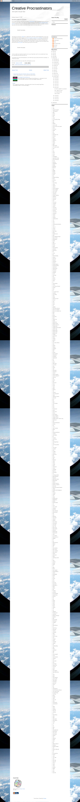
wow (53, 750)
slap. (53, 647)
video (53, 717)
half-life (54, 345)
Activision (54, 129)
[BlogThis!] (26, 63)
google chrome (55, 323)
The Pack (54, 694)
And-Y (54, 137)
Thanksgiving (55, 688)
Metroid (54, 481)
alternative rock (55, 134)
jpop (53, 404)
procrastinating (55, 593)
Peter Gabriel (55, 570)
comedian (54, 203)
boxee (54, 174)
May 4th (54, 470)
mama (54, 462)
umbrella (54, 709)
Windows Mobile (55, 746)
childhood (54, 196)
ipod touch (54, 382)
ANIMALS (54, 140)
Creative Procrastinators (32, 8)
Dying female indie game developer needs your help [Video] (24, 73)
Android (54, 138)
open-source (55, 552)
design (54, 240)
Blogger (44, 798)
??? (53, 107)
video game (55, 718)
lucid (53, 450)
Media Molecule (55, 476)
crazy (54, 222)
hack (53, 344)
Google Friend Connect (57, 327)
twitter (54, 706)
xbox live (54, 761)
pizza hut (54, 582)
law (53, 430)
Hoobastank (55, 357)
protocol (54, 596)
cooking (54, 217)
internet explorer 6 (56, 375)
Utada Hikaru (55, 714)
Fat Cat (54, 279)
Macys (54, 457)
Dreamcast (54, 250)
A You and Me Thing (56, 119)
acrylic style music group (57, 126)
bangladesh (55, 163)
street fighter (55, 670)
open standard (55, 550)
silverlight (54, 641)
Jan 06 (56, 100)
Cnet (53, 200)
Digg (53, 242)
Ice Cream (54, 364)
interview (54, 377)
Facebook (54, 271)
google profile (55, 330)
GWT (53, 341)
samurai (54, 630)
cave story (54, 192)
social (54, 655)
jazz (53, 400)
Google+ (54, 334)
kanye (54, 410)
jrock (53, 406)
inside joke (54, 371)
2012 (54, 53)
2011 (54, 54)
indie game (54, 370)
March (55, 73)
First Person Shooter (56, 286)
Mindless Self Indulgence (57, 490)
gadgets (54, 306)
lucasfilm (54, 448)
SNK (53, 651)
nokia (53, 534)
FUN (53, 301)
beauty (54, 164)
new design (55, 523)
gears (54, 312)
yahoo (54, 765)
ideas (53, 366)
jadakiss (54, 389)
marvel (54, 468)
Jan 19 (56, 82)
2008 (54, 102)
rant (53, 608)
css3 (53, 225)
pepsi (53, 567)
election (54, 257)
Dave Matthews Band (56, 236)
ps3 (53, 597)
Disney (54, 244)
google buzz (55, 322)
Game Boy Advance (56, 308)
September (56, 63)
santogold (54, 632)
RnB (53, 618)
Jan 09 (56, 95)
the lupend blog (55, 692)
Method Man (55, 480)
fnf (53, 290)
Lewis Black (55, 435)
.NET (53, 108)
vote (53, 723)
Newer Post (15, 70)
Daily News (55, 231)
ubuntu (54, 707)
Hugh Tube (54, 363)
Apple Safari (55, 145)
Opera (54, 556)
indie (53, 368)
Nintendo (54, 530)
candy (54, 184)
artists (54, 152)
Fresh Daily (55, 294)
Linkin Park (55, 439)
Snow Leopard (55, 654)
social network (55, 656)
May (55, 70)
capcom (54, 185)
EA (53, 254)
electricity (54, 258)
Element (54, 260)
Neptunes (54, 516)
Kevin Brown (55, 414)
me (53, 473)
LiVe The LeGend (56, 444)
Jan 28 (56, 79)
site (53, 644)
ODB (53, 545)
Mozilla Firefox (55, 502)
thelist (54, 695)
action (54, 127)
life (53, 436)
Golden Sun (55, 319)
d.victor (54, 229)
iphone (54, 379)
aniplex (54, 142)
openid (54, 553)
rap (30, 64)
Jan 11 (56, 87)
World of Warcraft (56, 749)
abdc (53, 122)
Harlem (54, 346)
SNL (53, 652)
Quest (54, 603)
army (53, 148)
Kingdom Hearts (55, 417)
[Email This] (25, 63)
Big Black (54, 166)
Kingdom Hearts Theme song (58, 418)
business (54, 180)
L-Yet (53, 426)
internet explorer (55, 374)
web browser (55, 731)
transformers (55, 702)
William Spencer (55, 743)
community (55, 211)
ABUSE (54, 123)
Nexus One (55, 527)
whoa (53, 740)
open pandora (55, 548)
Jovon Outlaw (55, 403)
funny (54, 302)
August (55, 65)
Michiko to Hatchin (56, 484)
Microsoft (54, 486)
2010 (54, 56)
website (54, 735)
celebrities (54, 193)
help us (54, 349)
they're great (20, 42)
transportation (55, 703)
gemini (54, 315)
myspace (54, 508)
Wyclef (54, 754)
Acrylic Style (22, 788)
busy (53, 181)
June (55, 68)
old (53, 546)
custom (54, 228)
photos (54, 575)
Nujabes (54, 538)
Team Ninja (55, 680)
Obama (54, 543)
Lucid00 (54, 451)
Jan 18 (56, 84)
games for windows (56, 309)
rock (53, 623)
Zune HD (54, 772)
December (56, 59)
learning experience (56, 432)
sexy (53, 637)
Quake (54, 600)
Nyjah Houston (55, 542)
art (53, 149)
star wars (54, 666)
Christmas (54, 198)
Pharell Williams (55, 571)
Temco (54, 684)
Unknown (55, 45)
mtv (53, 503)
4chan (54, 115)
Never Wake (55, 521)
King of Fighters (55, 415)
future (54, 304)
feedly (54, 280)
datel (53, 235)
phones (54, 572)
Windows (54, 745)
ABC (53, 120)
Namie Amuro (55, 512)
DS (53, 251)
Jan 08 (56, 97)
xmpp (54, 764)
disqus (54, 246)
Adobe (54, 130)
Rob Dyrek (54, 621)
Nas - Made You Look (58, 90)
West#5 (55, 46)
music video (55, 506)
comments (54, 207)
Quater (54, 601)
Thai (53, 687)
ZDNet (54, 768)
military (54, 488)
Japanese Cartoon (56, 396)
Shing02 (54, 639)
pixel (53, 579)
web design (55, 734)
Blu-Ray (54, 173)
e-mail (54, 253)
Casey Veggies (55, 189)
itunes (54, 384)
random (54, 607)
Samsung (54, 629)
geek (53, 313)
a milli (54, 118)
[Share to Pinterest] (30, 63)
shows (54, 640)
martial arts (55, 466)
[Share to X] (27, 63)
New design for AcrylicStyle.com (24, 77)
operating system (56, 557)
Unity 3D (54, 710)
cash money (55, 191)
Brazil (54, 178)
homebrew (54, 356)
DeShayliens (55, 239)
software (54, 658)
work (53, 747)
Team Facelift (57, 93)
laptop (54, 429)
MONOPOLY (55, 499)
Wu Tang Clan (55, 753)
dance (54, 232)
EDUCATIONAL (55, 255)
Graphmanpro (56, 40)
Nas (53, 513)
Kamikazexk (55, 408)
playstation (54, 583)
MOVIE (54, 501)
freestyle (54, 293)
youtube (54, 767)
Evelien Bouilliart (56, 265)
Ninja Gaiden (55, 528)
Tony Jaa (54, 699)
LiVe (53, 443)
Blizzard (54, 167)
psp (53, 599)
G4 (53, 305)
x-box (54, 756)
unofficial (54, 712)
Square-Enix (55, 665)
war (53, 725)
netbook (54, 519)
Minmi (54, 491)
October (55, 62)
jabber (54, 388)
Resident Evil (55, 612)
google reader (55, 331)
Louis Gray (54, 447)
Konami (54, 424)
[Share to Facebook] (28, 63)
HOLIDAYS (55, 355)
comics (54, 206)
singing (54, 643)
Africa (54, 133)
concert (54, 214)
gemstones (55, 316)
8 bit (53, 116)
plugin (54, 586)
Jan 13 (56, 85)
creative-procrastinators (19, 64)
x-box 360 (54, 757)
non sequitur (55, 535)
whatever (54, 738)
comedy (54, 204)
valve (53, 716)
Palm (53, 560)
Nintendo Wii (55, 532)
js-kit (53, 407)
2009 (54, 57)
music (28, 64)
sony (53, 659)
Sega (53, 633)
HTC (53, 360)
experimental (55, 268)
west (53, 736)
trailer (54, 701)
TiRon (54, 698)
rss (53, 626)
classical (54, 199)
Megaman (54, 477)
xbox (53, 758)
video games (55, 720)
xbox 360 (54, 760)
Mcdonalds (54, 472)
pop (53, 589)
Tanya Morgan (55, 677)
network (54, 520)
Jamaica (54, 392)
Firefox (54, 284)
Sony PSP (54, 661)
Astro (53, 155)
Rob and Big (55, 619)
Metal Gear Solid (56, 479)
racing (54, 604)
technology (54, 681)
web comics (55, 732)
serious (54, 634)
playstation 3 (55, 585)
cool (53, 220)
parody (54, 563)
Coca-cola (54, 202)
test (53, 685)
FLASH (54, 287)
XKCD (54, 763)
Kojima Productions (56, 422)
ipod (53, 381)
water (53, 727)
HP (53, 359)
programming (55, 594)
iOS (53, 378)
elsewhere (54, 261)
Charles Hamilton (56, 195)
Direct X (54, 243)
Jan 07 (56, 98)
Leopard (54, 433)
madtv (54, 461)
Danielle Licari (55, 233)
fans (53, 276)
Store (53, 669)
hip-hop (25, 64)
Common (54, 210)
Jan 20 (56, 81)
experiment (55, 266)
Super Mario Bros (56, 672)
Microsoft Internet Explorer (57, 487)
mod (53, 495)
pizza (53, 581)
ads (53, 131)
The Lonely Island (56, 691)
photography (55, 574)
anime (54, 141)
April (55, 71)
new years (54, 524)
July (55, 67)
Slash (54, 648)
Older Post (46, 70)
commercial (55, 209)
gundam (54, 339)
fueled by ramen (55, 298)
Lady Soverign (55, 428)
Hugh (55, 41)
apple (53, 144)
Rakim (54, 605)
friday (54, 295)
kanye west (55, 411)
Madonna (54, 459)
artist (53, 151)
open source (55, 549)
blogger (54, 170)
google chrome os (56, 324)
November (56, 60)
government (55, 335)
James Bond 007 (56, 393)
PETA (54, 568)
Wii (53, 742)
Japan (54, 395)
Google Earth (55, 326)
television (54, 683)
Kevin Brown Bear (57, 43)
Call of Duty (55, 182)
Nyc (53, 541)
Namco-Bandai (55, 510)
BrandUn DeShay (56, 177)
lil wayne (54, 437)
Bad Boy (54, 162)
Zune (53, 771)
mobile (54, 494)
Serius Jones (55, 636)
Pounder (54, 590)
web (53, 728)
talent (54, 676)
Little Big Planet (55, 441)
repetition (54, 611)
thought (54, 696)
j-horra (54, 385)
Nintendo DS (55, 531)
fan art (54, 273)
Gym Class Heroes (56, 342)
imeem (54, 367)
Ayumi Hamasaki (56, 159)
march (54, 465)
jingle (53, 401)
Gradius (54, 338)
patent (54, 564)
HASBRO (54, 348)
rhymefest (54, 614)
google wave (55, 333)
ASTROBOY (55, 156)
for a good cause (56, 291)
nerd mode (54, 517)
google (54, 320)
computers (54, 213)
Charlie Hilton (32, 21)
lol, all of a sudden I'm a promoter (61, 88)
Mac (53, 455)
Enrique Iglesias (55, 264)
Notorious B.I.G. (55, 537)
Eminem (54, 262)
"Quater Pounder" (56, 109)
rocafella (54, 622)
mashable (54, 469)
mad (53, 458)
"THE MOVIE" (55, 111)
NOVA (23, 36)
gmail (53, 317)
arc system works (56, 147)
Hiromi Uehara (55, 353)
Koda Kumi (55, 419)
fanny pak (54, 275)
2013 (54, 51)
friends (54, 297)
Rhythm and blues (56, 615)
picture (54, 578)
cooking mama (55, 218)
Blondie (54, 171)
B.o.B (54, 160)
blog (53, 169)
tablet (54, 674)
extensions (54, 269)
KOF (53, 421)
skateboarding (55, 645)
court (53, 221)
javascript (54, 397)
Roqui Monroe (55, 625)
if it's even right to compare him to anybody (34, 37)
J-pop (54, 386)
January (55, 76)
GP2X (54, 337)
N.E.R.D (54, 509)
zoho (53, 769)
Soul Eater (54, 663)
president (54, 592)
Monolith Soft (55, 498)
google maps (55, 328)
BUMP (14, 83)
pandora (54, 561)
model (54, 497)
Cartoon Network (56, 188)
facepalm (54, 272)
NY (53, 539)
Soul (53, 662)
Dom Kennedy (55, 247)
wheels (54, 739)
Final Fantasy (55, 283)
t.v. (53, 673)
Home (30, 70)
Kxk (53, 425)
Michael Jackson (56, 483)
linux (53, 440)
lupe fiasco (54, 454)
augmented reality (56, 158)
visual (54, 721)
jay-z (53, 399)
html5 (54, 362)
